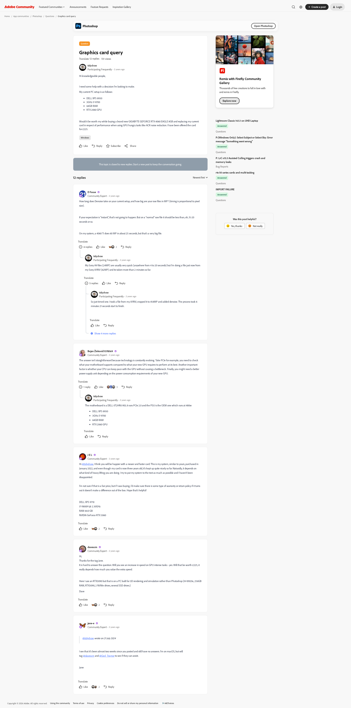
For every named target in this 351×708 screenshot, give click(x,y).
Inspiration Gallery (122, 6)
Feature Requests (99, 6)
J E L (90, 454)
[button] (317, 7)
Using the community (60, 703)
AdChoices (169, 703)
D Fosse (92, 192)
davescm (92, 547)
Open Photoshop (263, 25)
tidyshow (92, 65)
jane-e (91, 623)
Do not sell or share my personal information (137, 703)
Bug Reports (222, 166)
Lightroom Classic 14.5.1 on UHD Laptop (237, 120)
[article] (140, 220)
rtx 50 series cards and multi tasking (235, 172)
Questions (49, 16)
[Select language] (301, 7)
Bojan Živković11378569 (100, 351)
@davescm (88, 655)
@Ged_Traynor (106, 655)
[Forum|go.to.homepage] (19, 7)
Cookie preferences (105, 703)
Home (7, 16)
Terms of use (78, 703)
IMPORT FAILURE (225, 189)
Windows (85, 137)
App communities (21, 16)
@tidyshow (87, 463)
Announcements (78, 6)
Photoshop (37, 16)
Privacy (90, 703)
